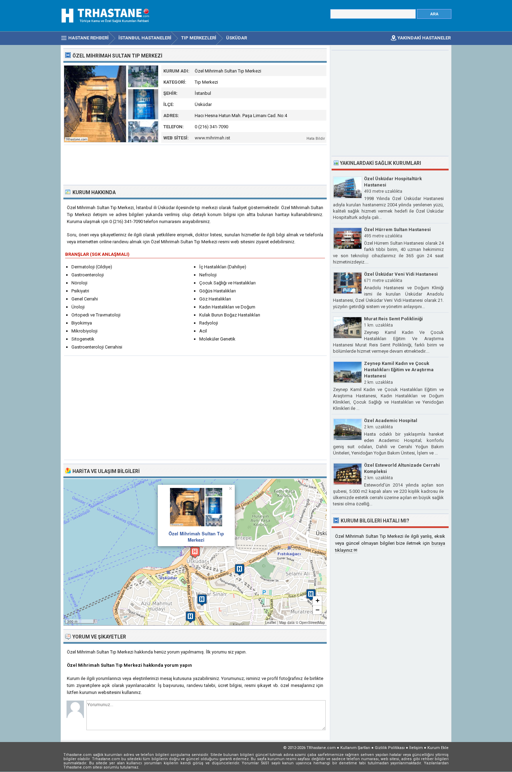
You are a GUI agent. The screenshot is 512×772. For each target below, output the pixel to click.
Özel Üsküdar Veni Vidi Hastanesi (401, 274)
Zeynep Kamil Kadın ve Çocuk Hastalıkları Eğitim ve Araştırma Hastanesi (399, 370)
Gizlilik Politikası (390, 748)
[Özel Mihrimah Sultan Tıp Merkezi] (111, 141)
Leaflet (270, 622)
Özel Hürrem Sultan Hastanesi (397, 229)
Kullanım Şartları (355, 748)
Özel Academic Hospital (390, 420)
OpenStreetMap (312, 622)
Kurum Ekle (438, 748)
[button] (195, 552)
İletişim (416, 748)
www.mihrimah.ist (212, 137)
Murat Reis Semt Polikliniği (393, 318)
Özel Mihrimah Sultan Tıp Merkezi (196, 536)
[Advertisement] (195, 164)
